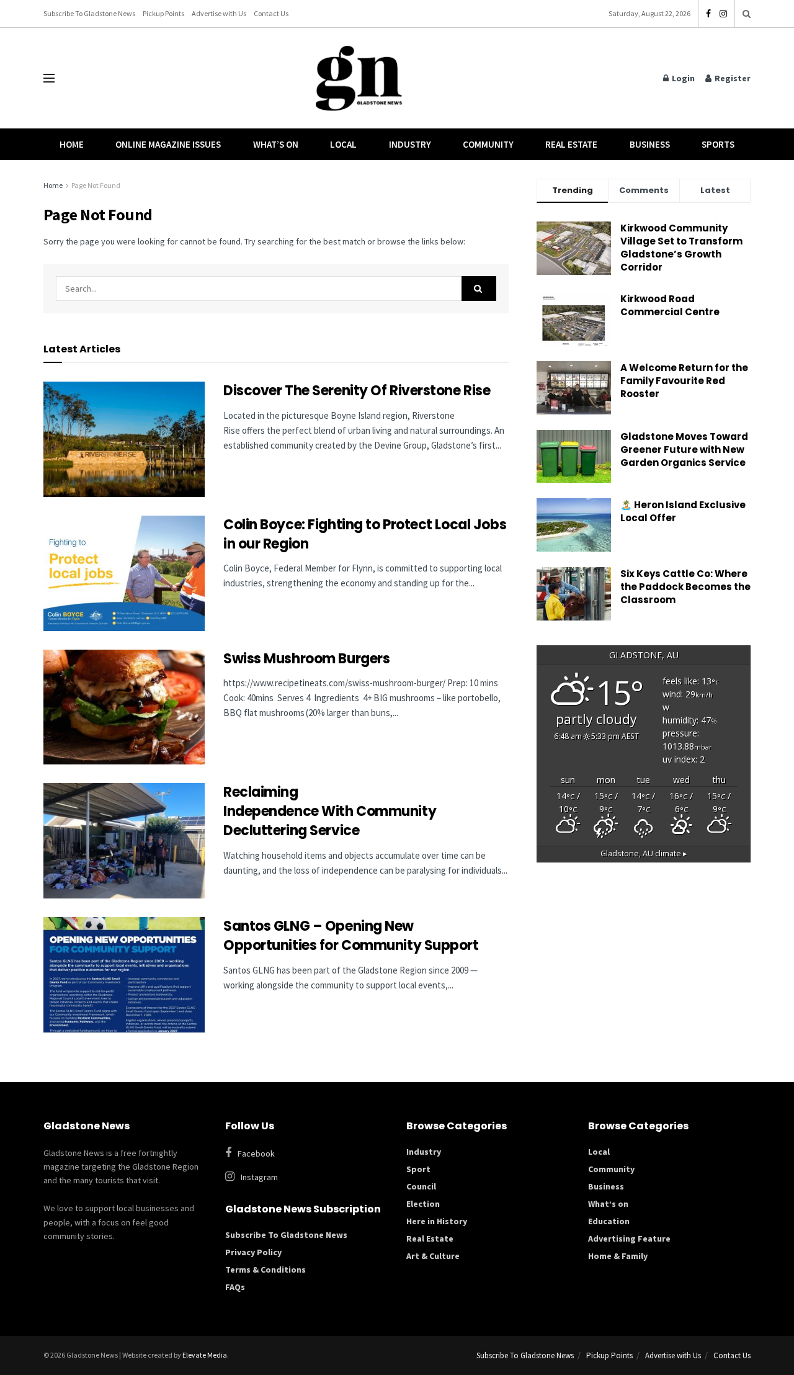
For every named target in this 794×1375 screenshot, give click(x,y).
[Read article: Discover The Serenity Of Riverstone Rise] (124, 439)
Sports (718, 144)
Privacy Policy (253, 1252)
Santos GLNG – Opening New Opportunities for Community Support (352, 935)
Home (72, 144)
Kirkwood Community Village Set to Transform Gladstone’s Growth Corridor (681, 248)
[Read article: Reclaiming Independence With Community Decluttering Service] (124, 840)
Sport (418, 1169)
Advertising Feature (629, 1238)
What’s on (608, 1203)
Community (488, 144)
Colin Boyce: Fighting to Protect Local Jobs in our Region (364, 534)
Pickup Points (163, 13)
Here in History (436, 1221)
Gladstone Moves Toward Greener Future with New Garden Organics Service (684, 449)
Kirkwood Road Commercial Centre (670, 305)
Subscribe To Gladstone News (89, 13)
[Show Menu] (49, 78)
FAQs (235, 1286)
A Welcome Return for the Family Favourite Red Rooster (684, 380)
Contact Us (271, 13)
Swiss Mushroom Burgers (306, 658)
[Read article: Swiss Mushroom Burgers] (124, 707)
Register (732, 78)
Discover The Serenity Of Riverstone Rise (358, 390)
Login (682, 78)
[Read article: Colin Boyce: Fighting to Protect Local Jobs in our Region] (124, 573)
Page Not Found (95, 185)
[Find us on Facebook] (708, 14)
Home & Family (618, 1255)
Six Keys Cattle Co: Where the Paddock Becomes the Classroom (685, 586)
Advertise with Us (219, 13)
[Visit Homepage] (359, 78)
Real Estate (571, 144)
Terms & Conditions (265, 1269)
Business (650, 144)
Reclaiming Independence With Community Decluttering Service (329, 811)
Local (343, 144)
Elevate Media (204, 1354)
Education (609, 1221)
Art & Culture (433, 1255)
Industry (410, 144)
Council (421, 1186)
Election (423, 1203)
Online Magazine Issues (168, 144)
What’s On (275, 144)
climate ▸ (643, 853)
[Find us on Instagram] (723, 14)
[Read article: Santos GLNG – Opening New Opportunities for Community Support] (124, 974)
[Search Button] (747, 13)
